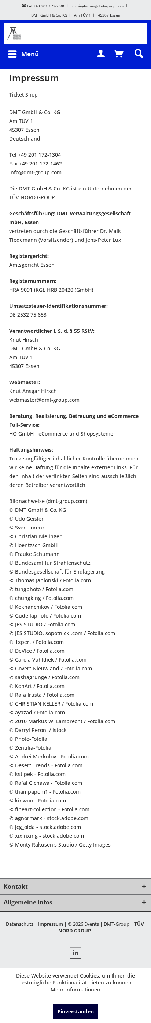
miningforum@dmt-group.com (98, 5)
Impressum (50, 924)
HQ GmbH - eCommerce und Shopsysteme (61, 433)
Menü (30, 54)
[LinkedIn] (75, 954)
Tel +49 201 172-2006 (45, 5)
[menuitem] (23, 54)
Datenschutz (19, 924)
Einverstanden (76, 1011)
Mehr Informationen (75, 989)
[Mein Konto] (101, 54)
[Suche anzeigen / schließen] (138, 54)
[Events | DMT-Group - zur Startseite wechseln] (17, 33)
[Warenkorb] (119, 54)
